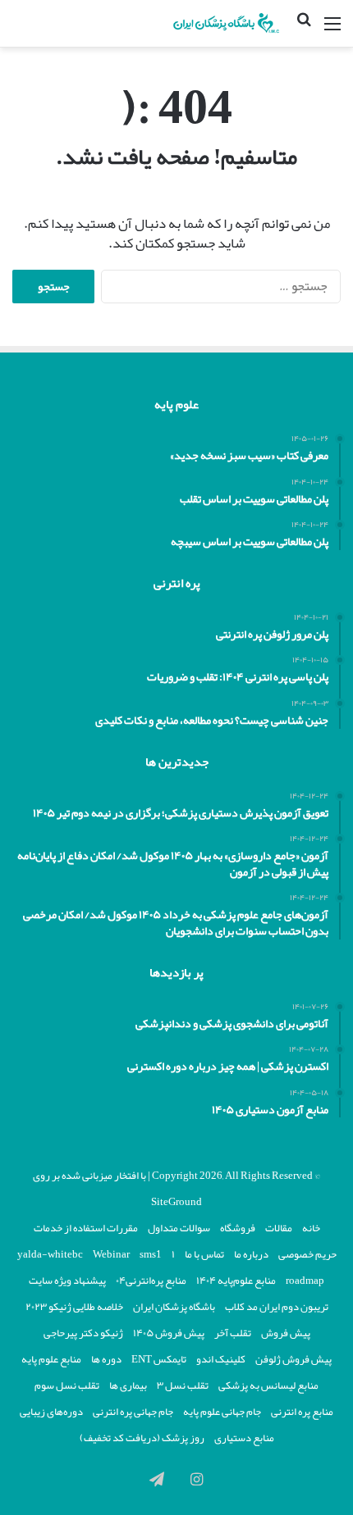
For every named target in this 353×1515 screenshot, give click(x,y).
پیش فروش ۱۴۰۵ (168, 1333)
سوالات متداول (179, 1228)
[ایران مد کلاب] (217, 23)
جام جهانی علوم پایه (222, 1411)
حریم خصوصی (307, 1254)
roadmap (305, 1280)
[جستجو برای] (304, 30)
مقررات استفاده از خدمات (86, 1228)
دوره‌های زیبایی (51, 1411)
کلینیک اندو (220, 1359)
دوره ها (106, 1359)
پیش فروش (285, 1333)
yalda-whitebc (50, 1254)
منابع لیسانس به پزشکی (268, 1385)
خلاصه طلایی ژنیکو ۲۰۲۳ (74, 1306)
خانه (311, 1228)
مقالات (278, 1228)
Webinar (111, 1254)
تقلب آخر (232, 1333)
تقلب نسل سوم (66, 1385)
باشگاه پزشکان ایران (174, 1306)
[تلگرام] (156, 1479)
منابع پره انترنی (302, 1411)
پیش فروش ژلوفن (293, 1359)
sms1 (151, 1254)
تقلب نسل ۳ (183, 1385)
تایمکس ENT (158, 1359)
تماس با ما (204, 1254)
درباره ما (251, 1254)
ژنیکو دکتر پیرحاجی (83, 1333)
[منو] (332, 29)
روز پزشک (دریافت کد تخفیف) (142, 1438)
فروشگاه (237, 1228)
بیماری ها (128, 1385)
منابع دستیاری (244, 1438)
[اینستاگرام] (196, 1479)
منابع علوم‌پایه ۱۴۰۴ (236, 1280)
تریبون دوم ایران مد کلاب (276, 1306)
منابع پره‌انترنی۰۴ (151, 1280)
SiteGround (176, 1201)
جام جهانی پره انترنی (133, 1411)
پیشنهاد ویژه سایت (67, 1280)
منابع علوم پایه (51, 1359)
